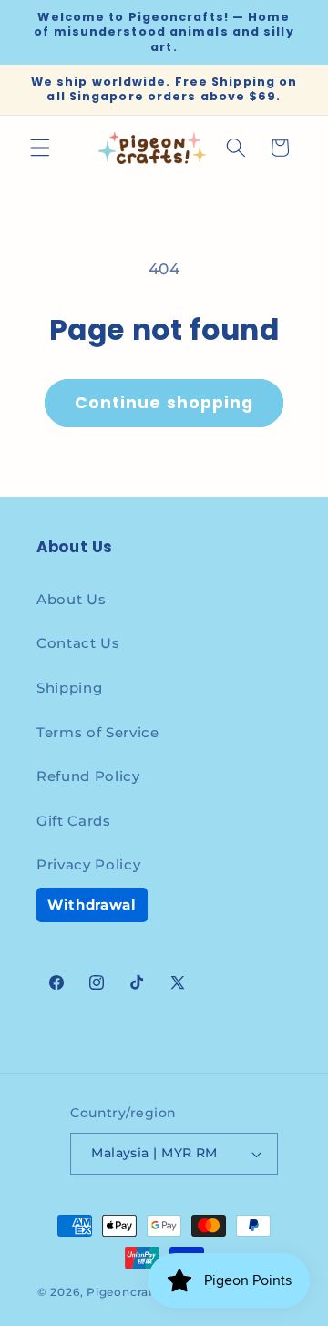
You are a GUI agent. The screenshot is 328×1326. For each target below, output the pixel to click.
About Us (71, 599)
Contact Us (78, 643)
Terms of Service (97, 732)
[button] (40, 148)
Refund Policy (88, 776)
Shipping (69, 687)
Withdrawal (92, 904)
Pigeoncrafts (125, 1292)
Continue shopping (164, 403)
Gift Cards (73, 820)
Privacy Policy (88, 864)
